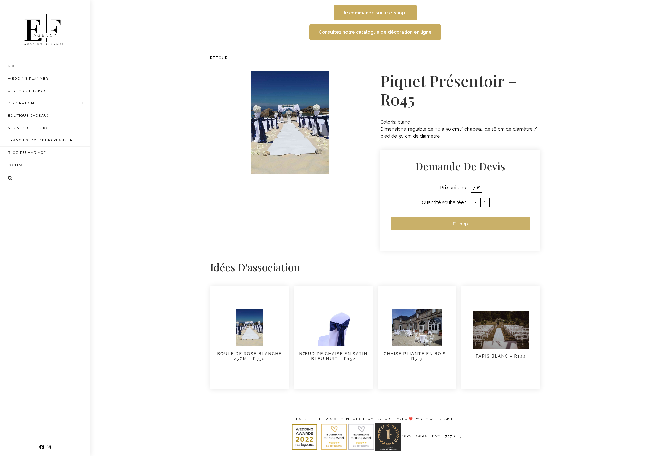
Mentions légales (360, 419)
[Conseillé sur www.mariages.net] (361, 436)
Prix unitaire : (454, 187)
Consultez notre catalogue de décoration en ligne (375, 32)
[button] (45, 178)
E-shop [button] (460, 223)
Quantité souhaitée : (444, 202)
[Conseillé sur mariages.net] (334, 436)
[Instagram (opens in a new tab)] (48, 447)
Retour (219, 58)
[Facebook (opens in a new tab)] (41, 447)
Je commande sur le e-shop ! (375, 12)
